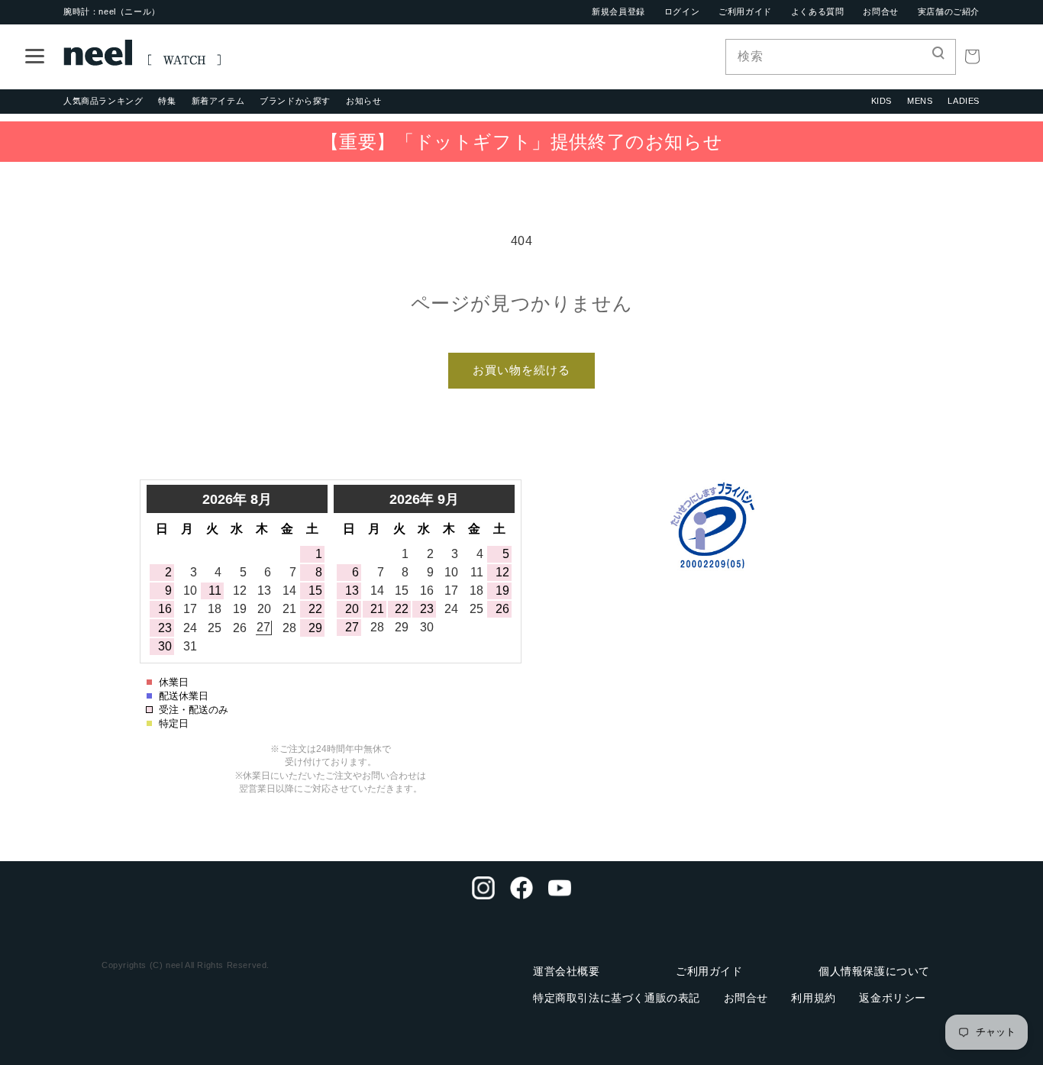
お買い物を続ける (521, 369)
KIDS (881, 100)
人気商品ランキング (103, 100)
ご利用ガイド (745, 11)
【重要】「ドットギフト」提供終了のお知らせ (522, 141)
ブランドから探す (295, 100)
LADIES (964, 100)
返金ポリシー (892, 998)
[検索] (938, 56)
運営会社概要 (566, 971)
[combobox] (840, 57)
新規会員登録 (618, 11)
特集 (167, 100)
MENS (919, 100)
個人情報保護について (874, 971)
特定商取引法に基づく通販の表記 (616, 998)
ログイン (681, 11)
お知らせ (363, 100)
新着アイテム (218, 100)
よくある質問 (817, 11)
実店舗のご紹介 (949, 11)
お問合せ (880, 11)
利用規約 (813, 998)
